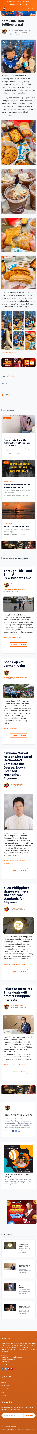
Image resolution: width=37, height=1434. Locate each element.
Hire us (3, 1381)
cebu (13, 376)
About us (3, 1371)
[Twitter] (20, 4)
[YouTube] (27, 4)
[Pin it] (19, 1131)
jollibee (8, 376)
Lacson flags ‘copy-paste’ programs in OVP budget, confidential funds (24, 1298)
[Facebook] (17, 4)
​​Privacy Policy (5, 1378)
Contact (3, 1385)
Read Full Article (19, 644)
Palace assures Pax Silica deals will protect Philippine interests (17, 994)
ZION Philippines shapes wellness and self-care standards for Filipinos (16, 894)
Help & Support (5, 1375)
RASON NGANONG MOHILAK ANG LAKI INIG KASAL (17, 486)
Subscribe (29, 1405)
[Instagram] (23, 4)
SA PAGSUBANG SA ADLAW (16, 526)
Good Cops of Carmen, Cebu (14, 664)
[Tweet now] (16, 1131)
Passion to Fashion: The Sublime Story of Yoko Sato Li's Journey (17, 443)
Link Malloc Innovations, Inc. (16, 1419)
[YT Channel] (12, 1358)
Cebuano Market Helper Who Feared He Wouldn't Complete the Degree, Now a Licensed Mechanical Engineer (17, 765)
